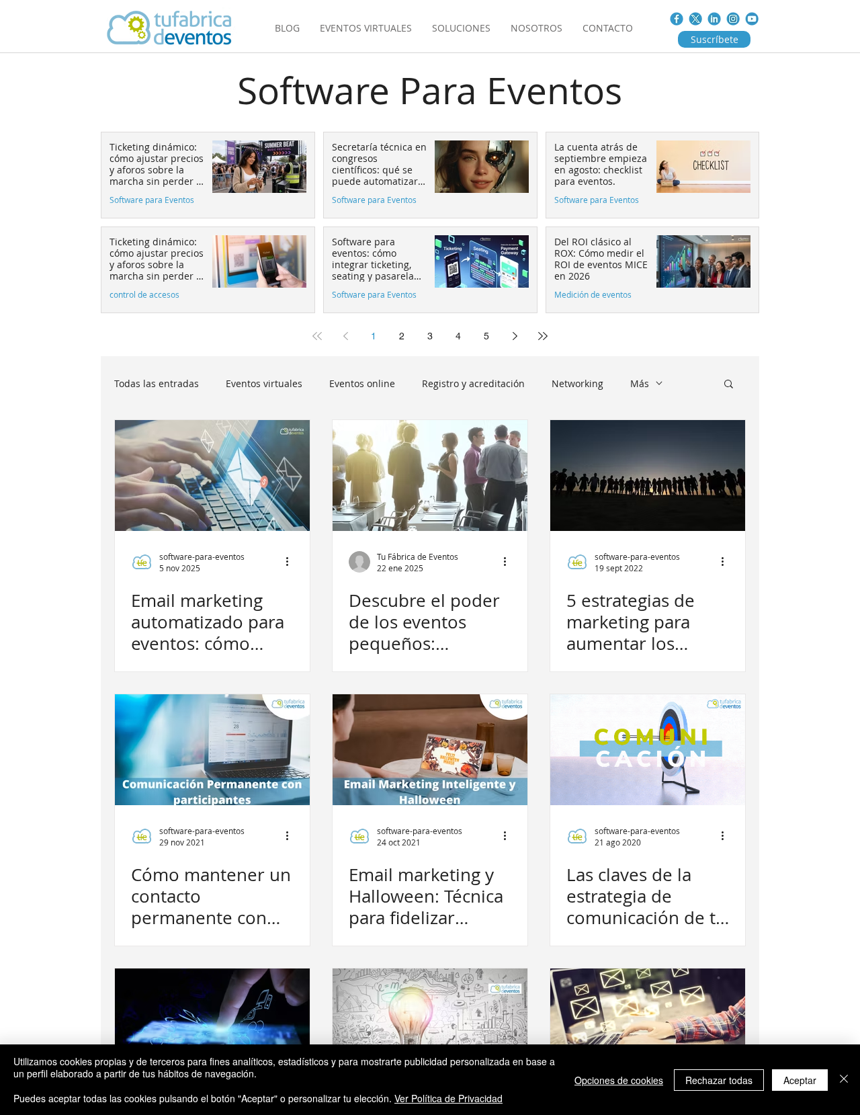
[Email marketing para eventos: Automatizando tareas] (647, 1023)
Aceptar (799, 1080)
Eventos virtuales (264, 383)
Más (639, 383)
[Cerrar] (844, 1079)
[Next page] (515, 336)
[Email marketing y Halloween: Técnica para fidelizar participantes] (430, 749)
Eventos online (362, 383)
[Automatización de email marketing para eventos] (212, 475)
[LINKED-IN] (714, 19)
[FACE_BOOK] (676, 19)
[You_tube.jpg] (752, 19)
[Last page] (543, 336)
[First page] (317, 336)
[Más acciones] (292, 562)
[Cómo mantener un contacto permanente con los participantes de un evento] (212, 749)
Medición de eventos (593, 295)
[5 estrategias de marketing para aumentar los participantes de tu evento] (647, 475)
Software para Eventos (152, 200)
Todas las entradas (156, 383)
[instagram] (733, 19)
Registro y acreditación (473, 383)
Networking (577, 383)
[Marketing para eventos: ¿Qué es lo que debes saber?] (430, 1023)
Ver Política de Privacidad (448, 1098)
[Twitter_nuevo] (695, 19)
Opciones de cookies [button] (618, 1080)
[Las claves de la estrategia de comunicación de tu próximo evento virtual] (647, 749)
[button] (728, 385)
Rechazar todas (718, 1080)
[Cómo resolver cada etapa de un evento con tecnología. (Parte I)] (212, 1023)
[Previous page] (345, 336)
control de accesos (144, 295)
